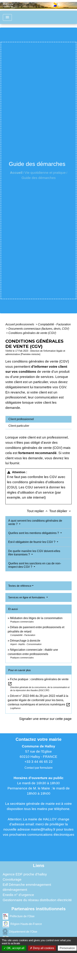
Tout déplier (60, 511)
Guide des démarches (38, 178)
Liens (38, 865)
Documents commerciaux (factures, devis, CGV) (38, 328)
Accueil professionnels (20, 324)
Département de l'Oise (23, 931)
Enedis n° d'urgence (18, 895)
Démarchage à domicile (25, 640)
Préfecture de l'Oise (22, 916)
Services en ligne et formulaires (27, 597)
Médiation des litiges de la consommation (36, 618)
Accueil (16, 172)
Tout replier (37, 511)
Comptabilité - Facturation (54, 324)
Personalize (67, 948)
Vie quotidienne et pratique (45, 172)
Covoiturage (12, 879)
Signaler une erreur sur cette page (45, 719)
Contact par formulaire (39, 767)
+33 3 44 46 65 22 (39, 762)
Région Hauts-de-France (26, 923)
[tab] (38, 419)
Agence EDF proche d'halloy (25, 874)
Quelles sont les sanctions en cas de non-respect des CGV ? (34, 565)
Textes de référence (19, 585)
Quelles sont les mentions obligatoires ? (34, 533)
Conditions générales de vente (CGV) (32, 332)
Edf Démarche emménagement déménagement (27, 887)
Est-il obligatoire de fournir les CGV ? (32, 541)
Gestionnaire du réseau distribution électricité (37, 900)
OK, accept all (15, 948)
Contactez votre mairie (38, 739)
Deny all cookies (43, 948)
